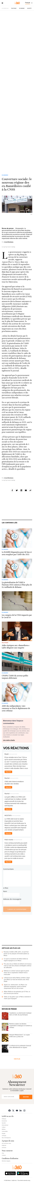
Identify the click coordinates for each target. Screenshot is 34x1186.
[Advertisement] (17, 89)
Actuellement (5, 8)
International (5, 1125)
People (3, 1133)
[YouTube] (17, 1110)
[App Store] (10, 1173)
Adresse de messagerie (12, 899)
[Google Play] (23, 1173)
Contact (4, 1155)
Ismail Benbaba (8, 242)
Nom (5, 891)
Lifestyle (4, 1135)
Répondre (8, 771)
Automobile (5, 1131)
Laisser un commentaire (17, 909)
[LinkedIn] (21, 1110)
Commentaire (8, 869)
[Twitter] (13, 1110)
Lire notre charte (9, 740)
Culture (3, 1127)
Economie (21, 8)
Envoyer (26, 1097)
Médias (4, 1129)
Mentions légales (6, 1161)
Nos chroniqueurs (6, 1137)
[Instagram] (24, 1110)
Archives (4, 1147)
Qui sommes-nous (6, 1143)
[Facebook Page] (9, 1110)
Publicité (4, 1145)
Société (29, 8)
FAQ (3, 1153)
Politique (13, 8)
